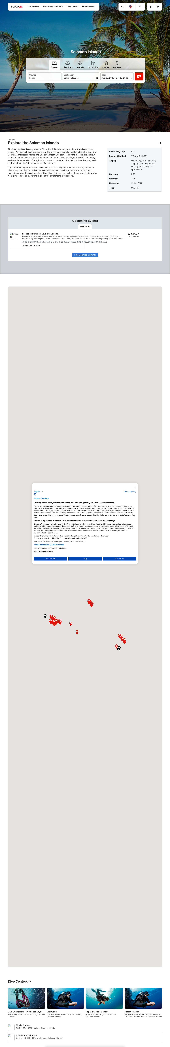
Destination (69, 75)
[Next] (161, 1003)
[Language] (130, 6)
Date (104, 75)
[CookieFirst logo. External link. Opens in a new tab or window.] (35, 494)
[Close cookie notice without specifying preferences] (135, 487)
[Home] (17, 6)
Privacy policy (130, 492)
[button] (117, 648)
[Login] (150, 7)
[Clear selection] (97, 78)
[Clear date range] (131, 78)
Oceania (11, 139)
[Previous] (9, 1003)
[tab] (85, 226)
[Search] (122, 6)
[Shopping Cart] (158, 7)
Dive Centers (18, 981)
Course (32, 75)
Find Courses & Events (85, 255)
